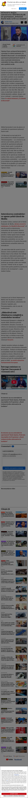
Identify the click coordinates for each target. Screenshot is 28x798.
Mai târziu (13, 8)
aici (7, 780)
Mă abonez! (23, 8)
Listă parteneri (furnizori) (5, 791)
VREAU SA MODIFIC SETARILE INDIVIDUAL (14, 795)
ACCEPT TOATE (14, 793)
